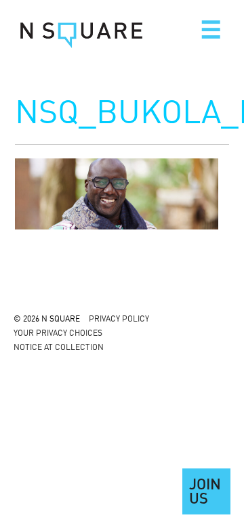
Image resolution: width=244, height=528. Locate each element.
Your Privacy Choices (58, 334)
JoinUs (205, 493)
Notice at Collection (59, 348)
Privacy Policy (119, 319)
